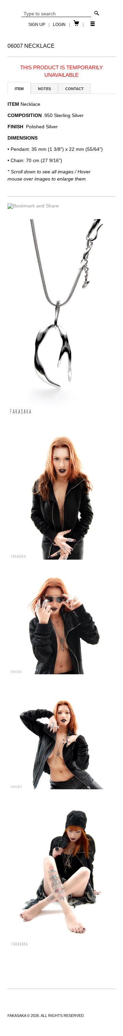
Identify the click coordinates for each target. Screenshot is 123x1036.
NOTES (44, 89)
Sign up (36, 24)
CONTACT (74, 89)
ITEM (19, 89)
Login (59, 24)
